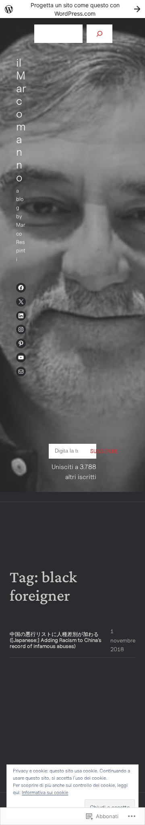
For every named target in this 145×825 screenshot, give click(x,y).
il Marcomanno (21, 119)
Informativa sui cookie (45, 792)
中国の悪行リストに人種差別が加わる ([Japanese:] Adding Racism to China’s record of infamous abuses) (56, 640)
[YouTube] (21, 357)
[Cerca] (99, 33)
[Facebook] (21, 288)
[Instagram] (21, 329)
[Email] (21, 371)
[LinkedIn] (21, 316)
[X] (21, 302)
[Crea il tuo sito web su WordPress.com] (72, 9)
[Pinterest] (21, 343)
